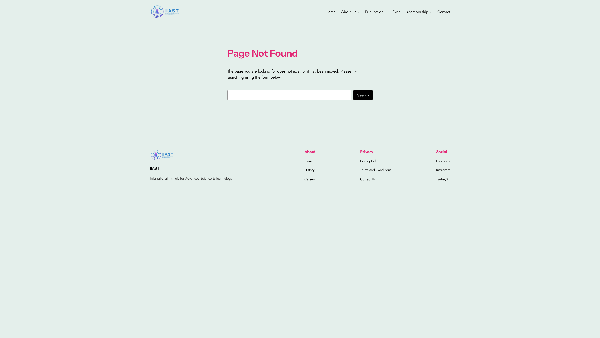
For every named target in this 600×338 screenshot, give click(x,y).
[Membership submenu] (430, 12)
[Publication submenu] (386, 12)
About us (348, 12)
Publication (374, 12)
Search (363, 95)
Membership (417, 12)
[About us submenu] (358, 12)
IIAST (155, 168)
